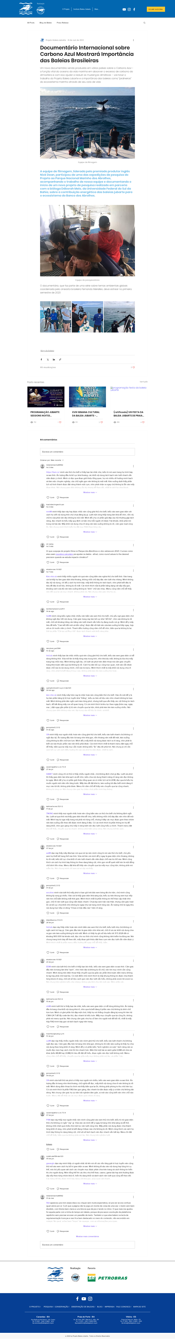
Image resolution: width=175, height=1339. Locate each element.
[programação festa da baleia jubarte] (129, 397)
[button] (144, 23)
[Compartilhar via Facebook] (41, 359)
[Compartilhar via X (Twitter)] (47, 359)
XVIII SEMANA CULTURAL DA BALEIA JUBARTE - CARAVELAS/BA (86, 414)
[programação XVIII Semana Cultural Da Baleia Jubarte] (87, 397)
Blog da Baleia (46, 23)
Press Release (62, 23)
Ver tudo (144, 381)
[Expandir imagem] (55, 316)
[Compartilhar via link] (60, 359)
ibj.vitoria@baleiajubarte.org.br (131, 1323)
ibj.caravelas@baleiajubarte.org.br (43, 1323)
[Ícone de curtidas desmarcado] (48, 497)
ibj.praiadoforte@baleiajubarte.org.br (86, 1323)
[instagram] (129, 9)
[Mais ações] (133, 40)
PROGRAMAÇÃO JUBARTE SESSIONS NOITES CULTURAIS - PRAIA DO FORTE (44, 414)
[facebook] (134, 9)
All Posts (30, 23)
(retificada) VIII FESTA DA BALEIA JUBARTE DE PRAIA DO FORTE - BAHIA (128, 414)
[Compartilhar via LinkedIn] (54, 359)
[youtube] (124, 9)
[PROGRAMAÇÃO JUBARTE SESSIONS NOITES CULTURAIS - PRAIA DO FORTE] (45, 397)
